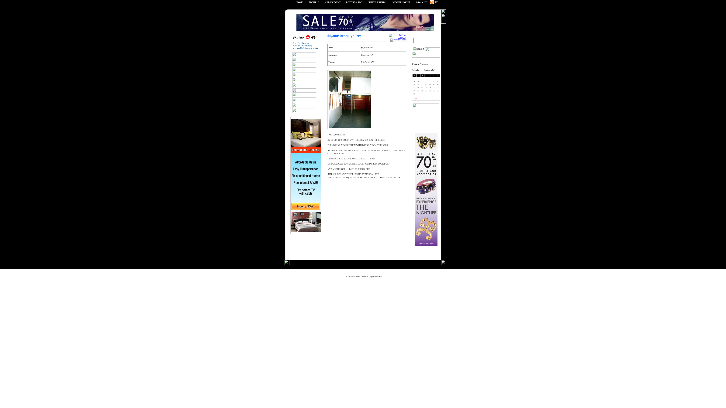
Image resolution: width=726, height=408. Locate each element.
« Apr (415, 99)
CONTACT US (420, 271)
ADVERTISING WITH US (385, 271)
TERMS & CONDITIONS (356, 271)
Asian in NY (421, 2)
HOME (299, 2)
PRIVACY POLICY (329, 271)
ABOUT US (314, 2)
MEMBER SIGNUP (401, 2)
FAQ (405, 271)
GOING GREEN (307, 271)
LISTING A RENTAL (377, 2)
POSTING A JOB (354, 2)
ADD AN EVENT (333, 2)
